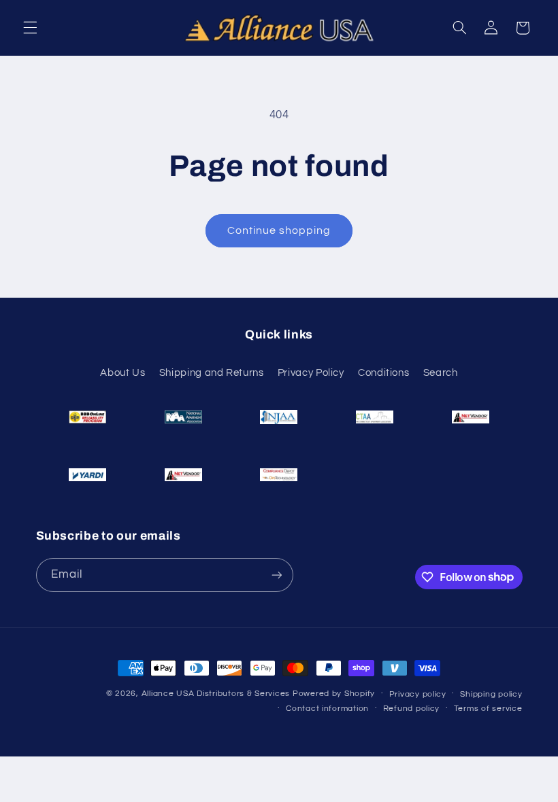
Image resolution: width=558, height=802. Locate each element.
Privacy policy (417, 694)
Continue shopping (279, 230)
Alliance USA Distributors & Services (216, 693)
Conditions (383, 373)
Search (440, 373)
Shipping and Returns (211, 373)
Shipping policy (491, 694)
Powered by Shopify (334, 693)
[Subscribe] (276, 574)
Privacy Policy (311, 373)
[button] (30, 27)
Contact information (327, 708)
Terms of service (488, 708)
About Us (122, 373)
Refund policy (411, 708)
